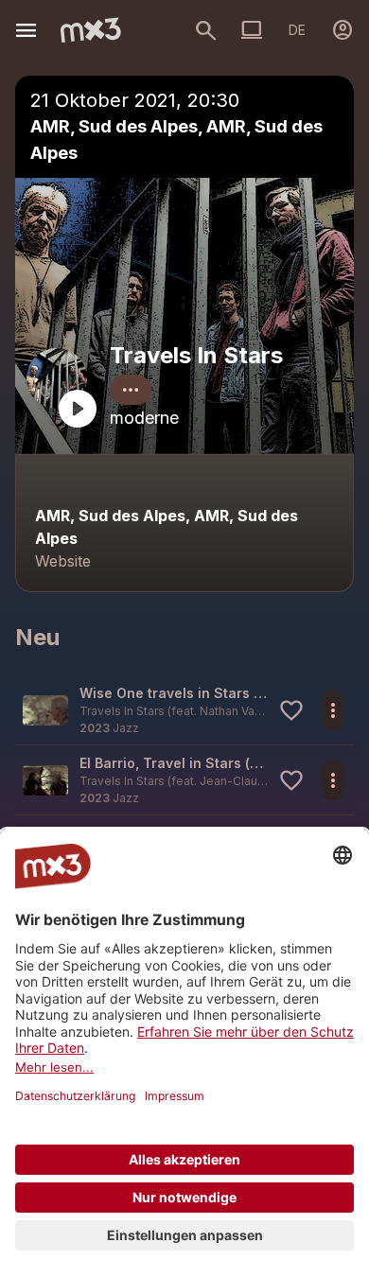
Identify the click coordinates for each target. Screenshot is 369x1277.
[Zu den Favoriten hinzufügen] (291, 710)
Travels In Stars (196, 355)
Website (63, 560)
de (297, 30)
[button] (184, 709)
